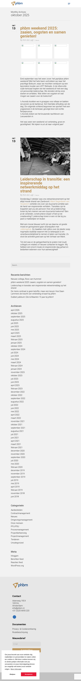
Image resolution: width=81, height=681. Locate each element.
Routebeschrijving (20, 632)
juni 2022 (15, 408)
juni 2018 (15, 496)
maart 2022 (16, 418)
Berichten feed (17, 559)
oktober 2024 (16, 346)
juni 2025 (15, 326)
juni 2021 (15, 437)
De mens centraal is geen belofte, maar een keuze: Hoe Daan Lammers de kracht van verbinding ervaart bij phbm (37, 292)
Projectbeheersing (19, 533)
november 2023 (18, 372)
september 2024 (18, 349)
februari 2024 (17, 365)
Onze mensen (17, 523)
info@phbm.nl (18, 608)
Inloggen (14, 556)
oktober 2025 (16, 313)
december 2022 (18, 392)
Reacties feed (17, 562)
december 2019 (18, 470)
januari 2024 (16, 369)
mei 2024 (15, 359)
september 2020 (18, 457)
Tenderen (15, 539)
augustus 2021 (17, 431)
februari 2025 (17, 339)
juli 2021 (14, 434)
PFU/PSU (15, 526)
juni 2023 (15, 382)
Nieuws (37, 40)
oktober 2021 (16, 424)
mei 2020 (15, 464)
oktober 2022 (16, 395)
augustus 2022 (17, 401)
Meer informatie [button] (16, 669)
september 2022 (18, 398)
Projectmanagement (20, 536)
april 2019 (15, 487)
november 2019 (18, 473)
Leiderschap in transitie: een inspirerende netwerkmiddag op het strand (45, 185)
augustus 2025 (17, 320)
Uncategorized (17, 543)
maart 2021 (16, 444)
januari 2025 (16, 343)
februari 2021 (17, 447)
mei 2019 (15, 483)
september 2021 (18, 428)
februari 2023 (17, 388)
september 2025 (18, 316)
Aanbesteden (16, 510)
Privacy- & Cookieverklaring (24, 629)
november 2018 (18, 493)
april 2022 (15, 415)
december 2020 (18, 451)
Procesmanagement (20, 529)
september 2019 (18, 477)
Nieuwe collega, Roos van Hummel (26, 279)
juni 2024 (15, 356)
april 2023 (15, 385)
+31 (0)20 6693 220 (20, 610)
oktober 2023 (16, 375)
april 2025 (15, 333)
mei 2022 (15, 411)
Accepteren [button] (28, 674)
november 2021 (18, 421)
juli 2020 (14, 460)
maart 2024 (16, 362)
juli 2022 (14, 405)
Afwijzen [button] (12, 674)
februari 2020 (17, 467)
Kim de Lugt (28, 40)
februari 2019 (17, 490)
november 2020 (18, 454)
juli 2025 (14, 323)
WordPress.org (17, 565)
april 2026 (15, 310)
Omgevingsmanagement (21, 520)
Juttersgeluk (25, 229)
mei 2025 (15, 330)
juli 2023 (14, 379)
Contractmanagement (20, 513)
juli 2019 (14, 480)
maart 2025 (16, 336)
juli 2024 (14, 352)
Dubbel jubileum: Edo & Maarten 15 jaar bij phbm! (32, 297)
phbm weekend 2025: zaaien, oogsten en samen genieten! (43, 32)
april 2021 (15, 441)
